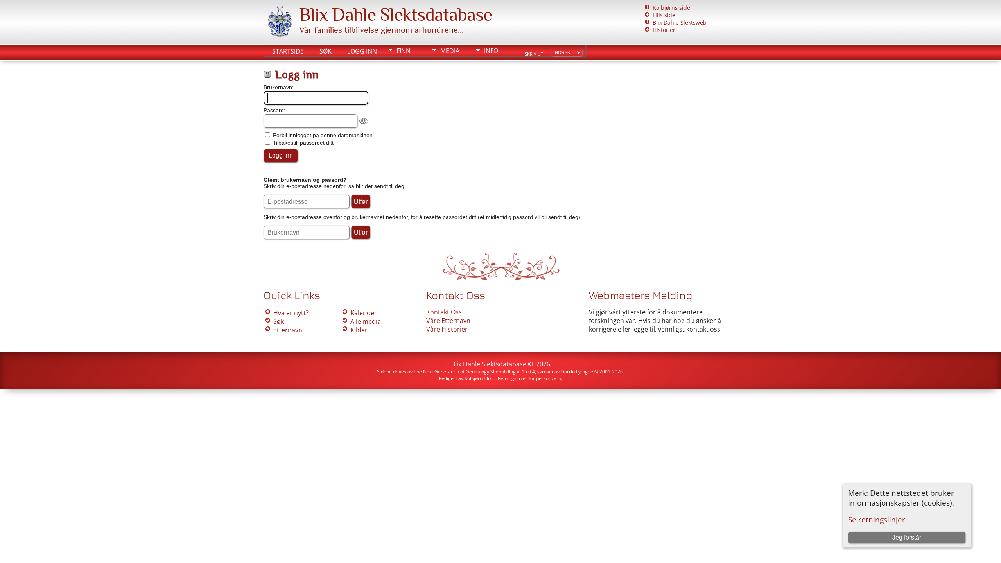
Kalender (363, 312)
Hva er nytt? (291, 312)
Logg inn (362, 51)
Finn (403, 51)
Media (449, 51)
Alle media (365, 321)
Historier (664, 30)
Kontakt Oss (444, 312)
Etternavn (287, 330)
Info (491, 51)
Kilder (359, 330)
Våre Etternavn (448, 320)
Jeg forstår (906, 537)
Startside (288, 51)
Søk (325, 51)
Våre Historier (447, 329)
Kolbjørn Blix (478, 378)
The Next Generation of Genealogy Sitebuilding (465, 371)
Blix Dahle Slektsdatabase (395, 14)
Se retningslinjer (876, 519)
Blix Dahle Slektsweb (680, 22)
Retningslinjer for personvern (529, 378)
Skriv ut (534, 54)
